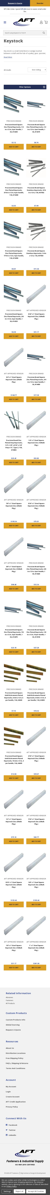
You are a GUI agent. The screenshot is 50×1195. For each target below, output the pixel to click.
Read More (8, 57)
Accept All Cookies (36, 1191)
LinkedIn (12, 1135)
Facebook (13, 1125)
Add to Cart (13, 147)
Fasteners (9, 1000)
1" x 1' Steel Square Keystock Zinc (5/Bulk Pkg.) (36, 947)
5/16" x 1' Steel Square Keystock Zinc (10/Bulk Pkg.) (36, 505)
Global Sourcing (13, 1025)
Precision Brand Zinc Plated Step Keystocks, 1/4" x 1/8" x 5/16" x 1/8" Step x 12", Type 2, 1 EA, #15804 (13, 445)
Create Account (13, 1096)
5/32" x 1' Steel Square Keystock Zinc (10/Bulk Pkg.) (36, 316)
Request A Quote (15, 3)
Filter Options (25, 87)
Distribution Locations (16, 1053)
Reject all (19, 1191)
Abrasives (9, 997)
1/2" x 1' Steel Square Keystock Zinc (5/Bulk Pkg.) (14, 821)
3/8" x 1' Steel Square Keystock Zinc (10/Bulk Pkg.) (13, 569)
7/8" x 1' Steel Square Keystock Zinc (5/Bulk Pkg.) (14, 505)
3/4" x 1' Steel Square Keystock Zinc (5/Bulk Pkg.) (14, 379)
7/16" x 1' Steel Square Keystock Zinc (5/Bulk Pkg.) (36, 821)
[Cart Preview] (45, 22)
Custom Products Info (15, 1020)
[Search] (44, 32)
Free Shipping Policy (14, 1058)
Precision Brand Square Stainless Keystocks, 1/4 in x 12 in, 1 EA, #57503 (36, 253)
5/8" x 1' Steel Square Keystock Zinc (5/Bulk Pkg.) (36, 884)
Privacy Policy (12, 1107)
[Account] (41, 22)
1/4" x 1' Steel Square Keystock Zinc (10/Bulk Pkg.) (36, 442)
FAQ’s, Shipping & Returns (17, 1063)
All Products (10, 1003)
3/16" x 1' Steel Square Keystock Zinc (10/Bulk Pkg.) (36, 758)
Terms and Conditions (15, 1068)
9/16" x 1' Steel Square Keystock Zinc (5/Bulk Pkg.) (14, 884)
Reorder (40, 3)
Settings (7, 1191)
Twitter (12, 1130)
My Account (11, 1086)
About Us (10, 1048)
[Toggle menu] (6, 22)
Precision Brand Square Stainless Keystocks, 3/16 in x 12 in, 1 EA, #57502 (36, 190)
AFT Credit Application (16, 1102)
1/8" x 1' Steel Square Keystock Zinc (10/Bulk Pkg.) (13, 947)
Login (8, 1091)
